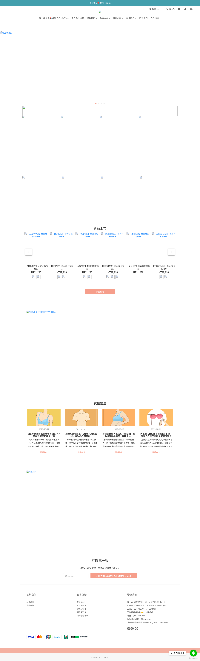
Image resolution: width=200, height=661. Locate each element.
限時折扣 (91, 18)
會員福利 (80, 602)
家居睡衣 (130, 18)
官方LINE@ (148, 612)
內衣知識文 (155, 18)
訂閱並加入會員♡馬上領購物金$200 (113, 575)
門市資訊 (143, 18)
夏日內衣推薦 (77, 18)
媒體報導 (30, 605)
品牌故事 (30, 602)
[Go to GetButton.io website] (193, 658)
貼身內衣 (104, 18)
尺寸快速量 (81, 605)
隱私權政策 (81, 612)
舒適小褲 (117, 18)
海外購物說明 (82, 615)
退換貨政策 (81, 608)
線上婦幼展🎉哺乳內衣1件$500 (54, 18)
